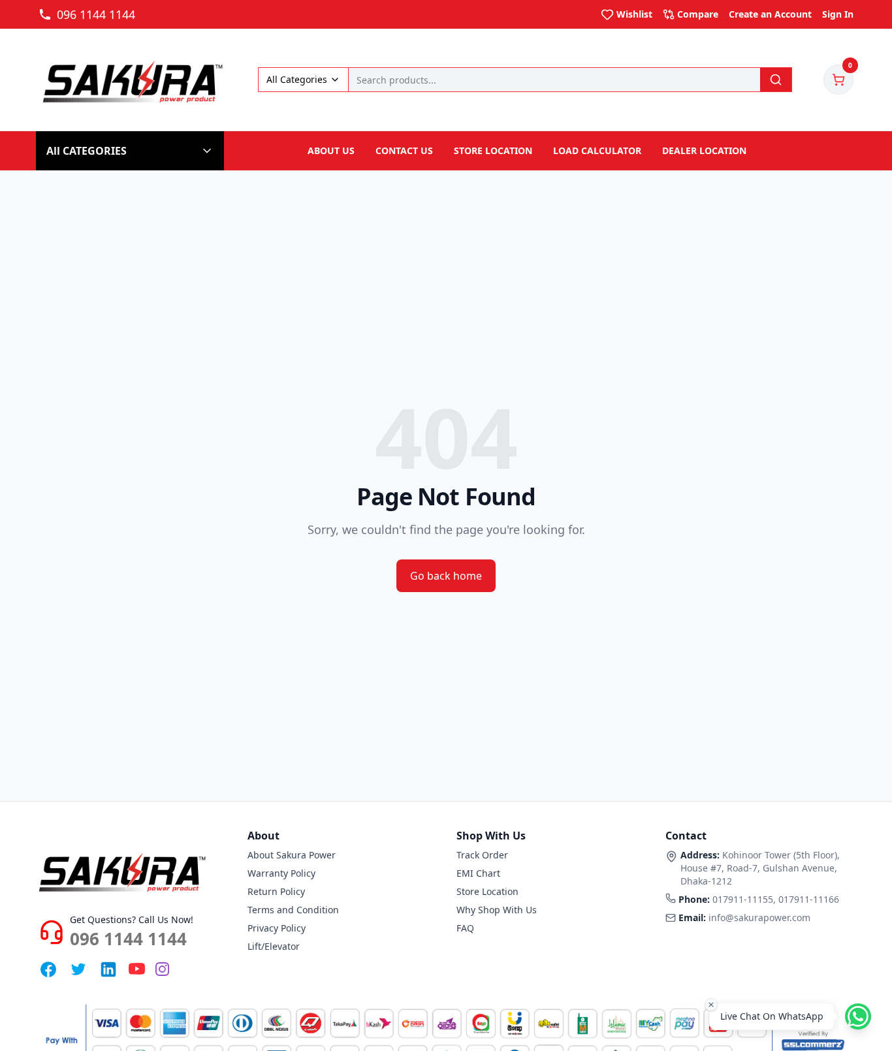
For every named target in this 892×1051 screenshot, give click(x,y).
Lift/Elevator (273, 946)
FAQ (465, 928)
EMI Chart (478, 873)
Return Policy (276, 891)
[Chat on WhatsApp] (858, 1016)
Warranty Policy (281, 873)
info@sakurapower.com (759, 917)
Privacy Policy (276, 928)
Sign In (837, 14)
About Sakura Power (291, 855)
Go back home (446, 576)
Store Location (487, 891)
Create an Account (770, 14)
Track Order (482, 855)
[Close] (711, 1004)
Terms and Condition (293, 909)
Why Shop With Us (496, 909)
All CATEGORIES (86, 151)
